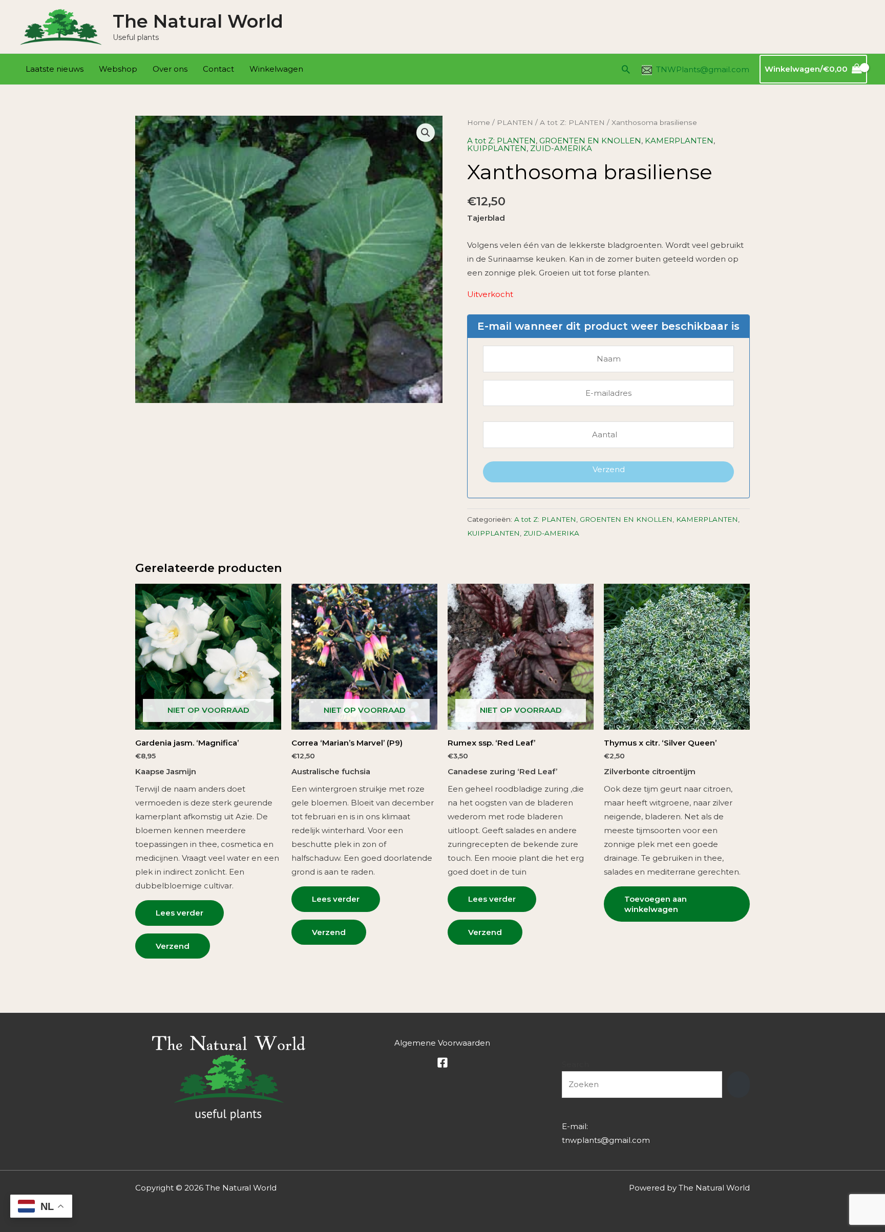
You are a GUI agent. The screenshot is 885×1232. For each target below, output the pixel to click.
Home (478, 122)
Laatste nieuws (54, 69)
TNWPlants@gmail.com (702, 69)
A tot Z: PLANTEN (572, 122)
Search (575, 1064)
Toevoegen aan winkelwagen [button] (655, 904)
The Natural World (198, 21)
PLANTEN (515, 122)
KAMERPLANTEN (679, 140)
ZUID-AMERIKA (561, 148)
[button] (625, 69)
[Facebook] (442, 1062)
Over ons (170, 69)
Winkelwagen (276, 69)
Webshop (118, 69)
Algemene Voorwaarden (442, 1043)
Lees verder (179, 913)
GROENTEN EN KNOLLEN (590, 140)
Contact (218, 69)
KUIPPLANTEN (496, 148)
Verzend (609, 469)
